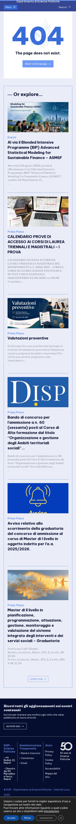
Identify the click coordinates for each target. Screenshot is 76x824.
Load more (36, 679)
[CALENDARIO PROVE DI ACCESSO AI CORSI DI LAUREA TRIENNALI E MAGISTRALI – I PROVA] (38, 211)
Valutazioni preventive (28, 338)
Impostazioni (46, 817)
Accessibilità (52, 768)
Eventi (12, 137)
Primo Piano (16, 231)
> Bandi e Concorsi (29, 753)
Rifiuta (27, 817)
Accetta (11, 817)
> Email (23, 763)
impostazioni (51, 811)
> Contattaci (26, 758)
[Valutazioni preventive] (38, 313)
